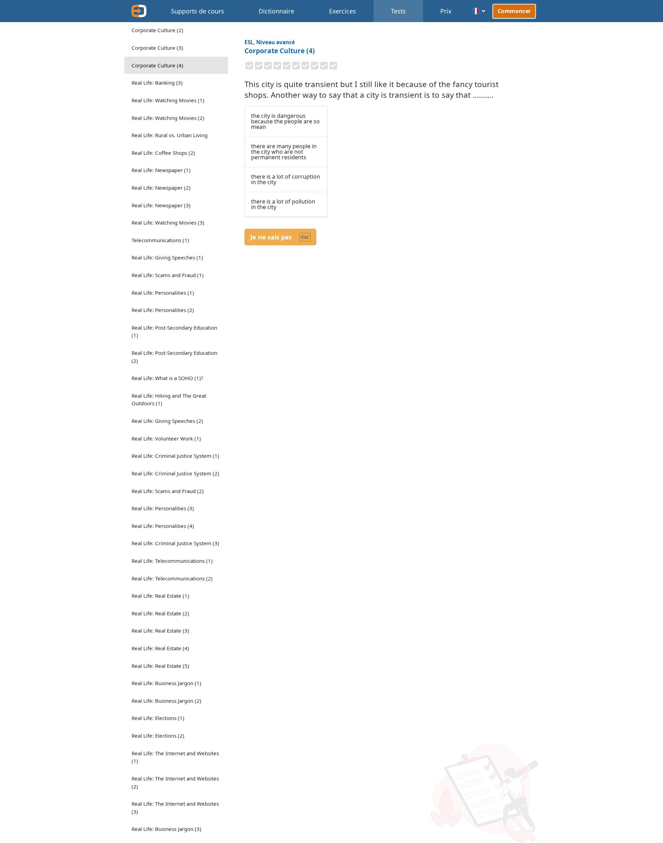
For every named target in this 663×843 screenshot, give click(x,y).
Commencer (514, 11)
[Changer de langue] (479, 11)
